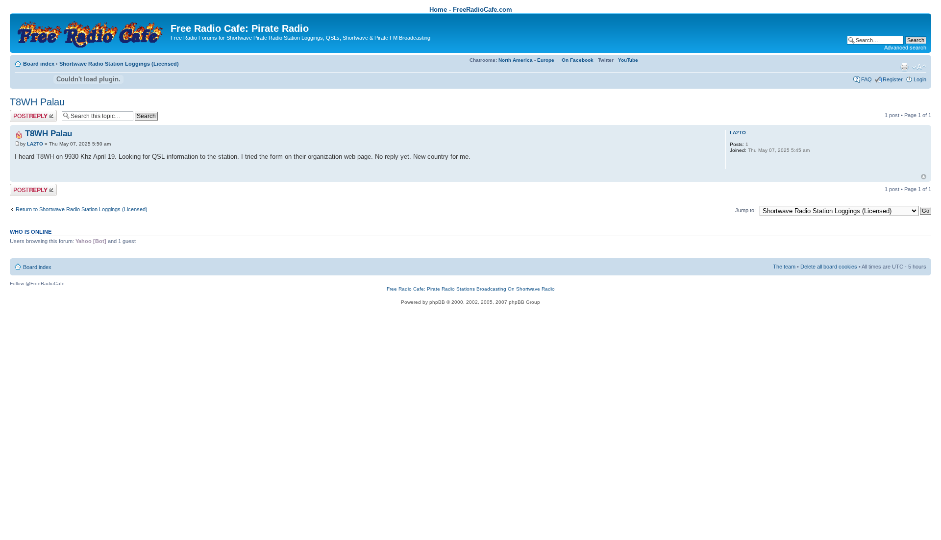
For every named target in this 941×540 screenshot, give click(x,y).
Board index (38, 64)
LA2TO (35, 144)
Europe (545, 60)
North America (515, 60)
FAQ (866, 79)
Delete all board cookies (828, 267)
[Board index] (91, 32)
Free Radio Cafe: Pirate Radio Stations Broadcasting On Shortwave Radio (471, 289)
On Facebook (578, 60)
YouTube (628, 60)
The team (784, 267)
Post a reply (24, 113)
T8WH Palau (37, 102)
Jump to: (745, 210)
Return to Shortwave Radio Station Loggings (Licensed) (82, 209)
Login (920, 79)
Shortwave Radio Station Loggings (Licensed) (119, 64)
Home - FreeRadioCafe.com (470, 9)
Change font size (919, 67)
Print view (904, 67)
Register (893, 79)
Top (923, 176)
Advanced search (905, 47)
